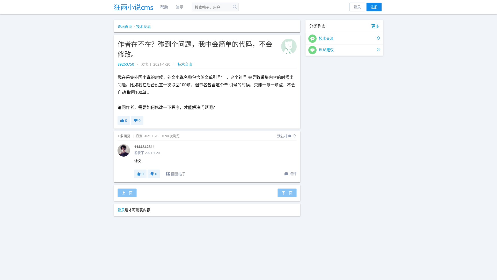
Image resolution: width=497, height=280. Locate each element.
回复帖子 (178, 173)
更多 (375, 26)
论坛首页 (125, 26)
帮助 (164, 7)
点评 (293, 173)
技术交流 (143, 26)
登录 (357, 6)
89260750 (126, 64)
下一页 (287, 192)
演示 (180, 7)
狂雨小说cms (133, 7)
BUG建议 (326, 49)
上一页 (127, 192)
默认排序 (285, 136)
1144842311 (144, 146)
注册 (374, 6)
